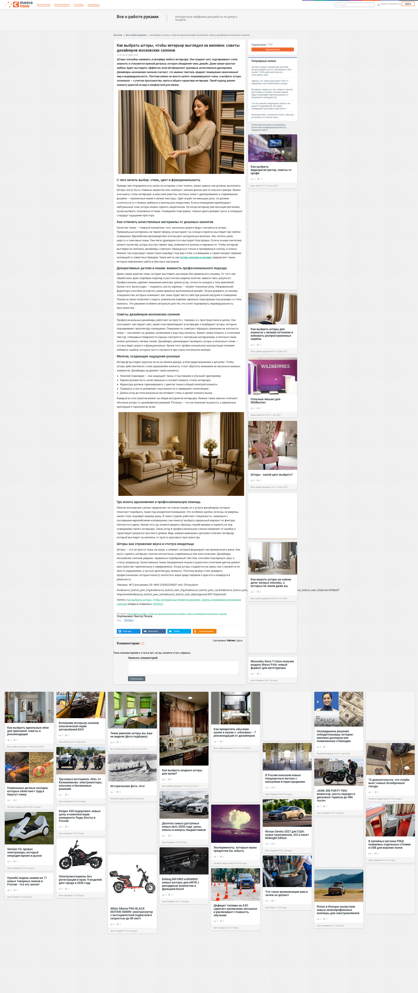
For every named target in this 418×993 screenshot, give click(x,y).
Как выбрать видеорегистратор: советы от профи (271, 170)
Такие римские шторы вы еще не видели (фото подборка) (131, 734)
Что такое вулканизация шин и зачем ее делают (286, 893)
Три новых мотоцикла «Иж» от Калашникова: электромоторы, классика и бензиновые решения (80, 783)
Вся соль (117, 34)
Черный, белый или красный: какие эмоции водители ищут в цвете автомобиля (28, 937)
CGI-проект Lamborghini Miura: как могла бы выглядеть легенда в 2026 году (286, 969)
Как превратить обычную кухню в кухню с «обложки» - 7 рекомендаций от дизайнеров (235, 732)
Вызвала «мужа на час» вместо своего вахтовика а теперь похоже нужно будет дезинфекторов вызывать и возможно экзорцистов (272, 93)
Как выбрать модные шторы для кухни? (182, 772)
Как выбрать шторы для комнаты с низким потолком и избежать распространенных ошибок (272, 333)
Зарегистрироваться (390, 3)
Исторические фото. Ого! (127, 786)
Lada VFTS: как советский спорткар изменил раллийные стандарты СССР (182, 951)
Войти (408, 3)
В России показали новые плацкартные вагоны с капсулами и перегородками (285, 778)
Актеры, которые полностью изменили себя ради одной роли (390, 953)
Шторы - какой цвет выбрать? (272, 474)
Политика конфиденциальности (268, 127)
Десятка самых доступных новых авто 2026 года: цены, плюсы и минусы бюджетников (184, 826)
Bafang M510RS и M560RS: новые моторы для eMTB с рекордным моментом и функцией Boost (180, 883)
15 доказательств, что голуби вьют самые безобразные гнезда (388, 783)
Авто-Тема (255, 185)
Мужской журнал (325, 753)
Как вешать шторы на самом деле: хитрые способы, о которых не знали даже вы (271, 582)
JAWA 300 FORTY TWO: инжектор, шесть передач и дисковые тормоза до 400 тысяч (336, 795)
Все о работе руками (138, 16)
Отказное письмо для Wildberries (265, 400)
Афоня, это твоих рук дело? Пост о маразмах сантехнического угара (269, 82)
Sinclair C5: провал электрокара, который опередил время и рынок (24, 852)
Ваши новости (257, 415)
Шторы (128, 620)
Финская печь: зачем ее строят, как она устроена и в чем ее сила (272, 116)
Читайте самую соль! (378, 798)
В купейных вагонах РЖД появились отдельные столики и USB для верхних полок (389, 844)
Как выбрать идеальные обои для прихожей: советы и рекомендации (28, 731)
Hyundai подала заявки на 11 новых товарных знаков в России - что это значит (27, 881)
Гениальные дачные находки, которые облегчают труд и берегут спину (27, 791)
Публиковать (136, 678)
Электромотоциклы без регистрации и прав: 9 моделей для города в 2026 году (80, 879)
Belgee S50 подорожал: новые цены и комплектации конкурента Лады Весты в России (80, 815)
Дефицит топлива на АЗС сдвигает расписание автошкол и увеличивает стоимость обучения (235, 910)
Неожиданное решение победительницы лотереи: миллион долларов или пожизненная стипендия (335, 736)
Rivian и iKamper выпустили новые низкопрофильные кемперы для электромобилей (338, 910)
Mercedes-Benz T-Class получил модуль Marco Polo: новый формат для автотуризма (272, 664)
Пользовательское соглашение (268, 124)
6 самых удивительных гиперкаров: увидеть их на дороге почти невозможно (232, 972)
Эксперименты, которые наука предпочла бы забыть (235, 849)
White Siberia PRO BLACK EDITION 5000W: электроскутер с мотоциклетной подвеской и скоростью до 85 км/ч (131, 913)
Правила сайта (259, 129)
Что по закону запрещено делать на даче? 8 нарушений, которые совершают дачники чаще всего (270, 106)
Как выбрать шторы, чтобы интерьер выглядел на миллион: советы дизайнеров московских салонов (199, 34)
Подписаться (272, 49)
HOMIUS (158, 604)
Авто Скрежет (257, 680)
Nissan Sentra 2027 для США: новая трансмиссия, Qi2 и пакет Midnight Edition (287, 835)
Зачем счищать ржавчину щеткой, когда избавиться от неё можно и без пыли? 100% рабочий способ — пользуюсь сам (271, 70)
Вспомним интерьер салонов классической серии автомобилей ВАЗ (79, 726)
